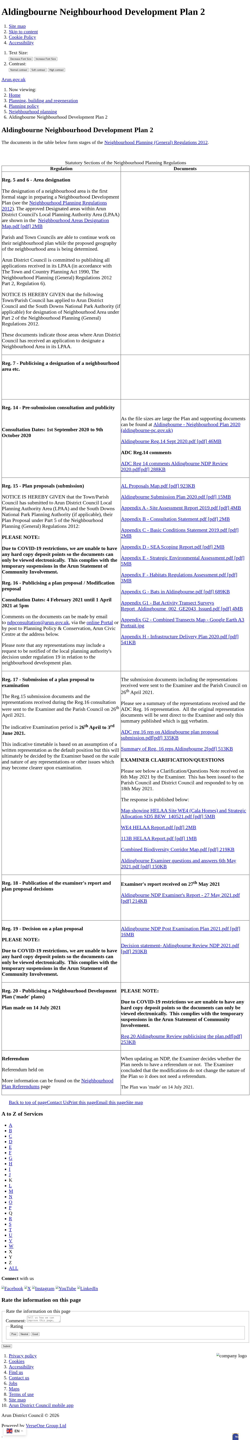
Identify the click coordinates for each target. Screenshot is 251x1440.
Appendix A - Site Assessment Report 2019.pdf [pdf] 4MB (181, 508)
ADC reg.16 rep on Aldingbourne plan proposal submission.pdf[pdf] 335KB (169, 735)
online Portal (100, 622)
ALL (13, 1268)
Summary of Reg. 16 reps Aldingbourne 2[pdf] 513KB (177, 749)
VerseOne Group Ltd (46, 1425)
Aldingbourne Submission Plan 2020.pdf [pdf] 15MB (176, 497)
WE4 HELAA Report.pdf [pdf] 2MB (158, 827)
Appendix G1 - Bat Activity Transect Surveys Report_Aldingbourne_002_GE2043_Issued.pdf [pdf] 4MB (182, 605)
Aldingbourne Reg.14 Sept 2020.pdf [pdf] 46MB (171, 441)
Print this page (82, 1102)
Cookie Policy (22, 37)
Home (15, 95)
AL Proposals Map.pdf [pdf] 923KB (158, 486)
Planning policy (24, 106)
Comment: (16, 1320)
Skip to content (23, 31)
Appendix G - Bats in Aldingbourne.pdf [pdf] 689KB (175, 591)
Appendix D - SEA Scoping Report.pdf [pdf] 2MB (173, 547)
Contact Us (57, 1102)
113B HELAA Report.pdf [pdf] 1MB (159, 838)
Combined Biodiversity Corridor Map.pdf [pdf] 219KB (177, 849)
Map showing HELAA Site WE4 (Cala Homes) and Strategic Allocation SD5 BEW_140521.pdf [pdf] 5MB (183, 813)
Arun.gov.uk (13, 79)
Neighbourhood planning (33, 111)
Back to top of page (28, 1102)
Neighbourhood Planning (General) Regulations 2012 (156, 142)
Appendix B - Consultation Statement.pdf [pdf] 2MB (175, 519)
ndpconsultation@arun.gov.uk (38, 622)
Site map (17, 26)
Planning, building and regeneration (43, 100)
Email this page (111, 1102)
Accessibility (21, 42)
